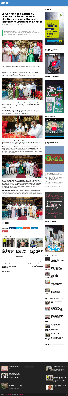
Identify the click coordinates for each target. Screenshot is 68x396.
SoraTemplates (8, 394)
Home (3, 9)
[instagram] (64, 394)
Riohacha (7, 9)
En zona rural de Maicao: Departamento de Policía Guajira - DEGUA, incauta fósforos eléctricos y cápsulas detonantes (54, 283)
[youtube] (66, 394)
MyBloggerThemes (21, 394)
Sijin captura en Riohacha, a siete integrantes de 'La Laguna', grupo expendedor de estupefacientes (54, 275)
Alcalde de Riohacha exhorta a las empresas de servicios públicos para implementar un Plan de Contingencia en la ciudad (36, 250)
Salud (32, 366)
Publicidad (27, 366)
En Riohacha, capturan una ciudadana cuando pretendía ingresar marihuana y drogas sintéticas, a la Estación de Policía (54, 291)
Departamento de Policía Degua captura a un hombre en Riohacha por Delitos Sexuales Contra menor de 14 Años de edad (8, 250)
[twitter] (62, 394)
